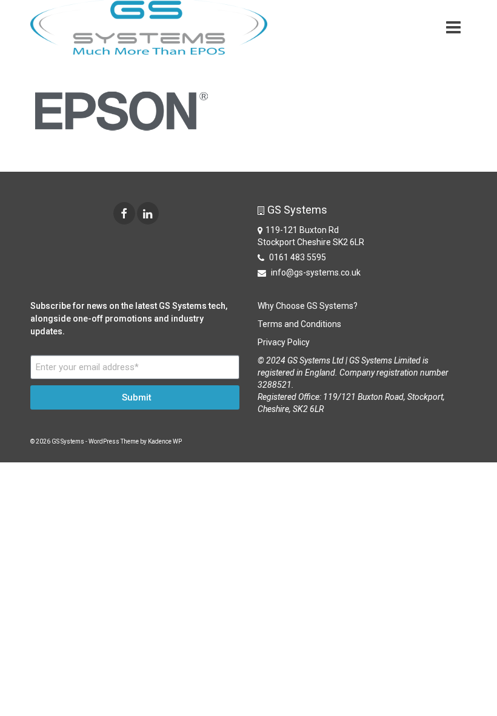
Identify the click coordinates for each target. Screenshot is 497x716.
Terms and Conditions (299, 324)
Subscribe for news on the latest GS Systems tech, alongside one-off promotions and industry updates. (128, 318)
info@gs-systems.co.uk (315, 272)
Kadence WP (165, 441)
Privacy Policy (284, 342)
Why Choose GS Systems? (308, 306)
